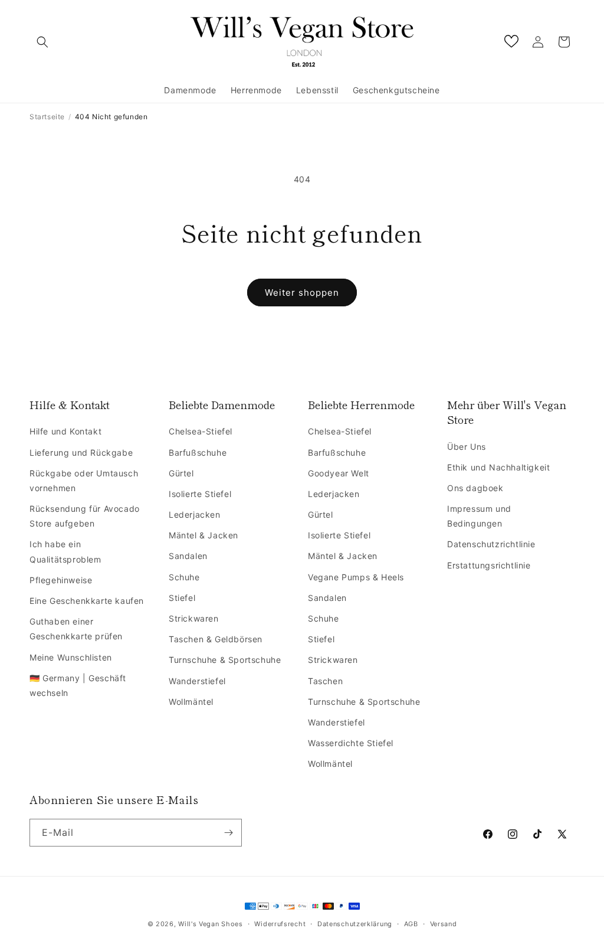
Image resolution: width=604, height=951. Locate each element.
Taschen (325, 681)
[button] (42, 42)
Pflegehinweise (60, 580)
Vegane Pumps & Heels (356, 577)
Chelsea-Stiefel (200, 431)
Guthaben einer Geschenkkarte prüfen (76, 628)
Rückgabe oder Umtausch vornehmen (83, 480)
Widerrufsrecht (280, 924)
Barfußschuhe (197, 452)
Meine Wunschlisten (70, 657)
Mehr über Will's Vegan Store (506, 412)
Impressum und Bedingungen (479, 516)
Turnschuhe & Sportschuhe (225, 660)
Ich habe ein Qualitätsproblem (65, 551)
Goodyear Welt (338, 473)
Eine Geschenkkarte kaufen (86, 601)
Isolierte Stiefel (200, 494)
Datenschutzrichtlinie (491, 544)
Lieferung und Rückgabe (81, 452)
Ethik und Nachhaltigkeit (498, 467)
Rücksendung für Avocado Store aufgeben (84, 516)
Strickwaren (194, 618)
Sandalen (188, 556)
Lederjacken (195, 514)
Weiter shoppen (302, 292)
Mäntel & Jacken (203, 535)
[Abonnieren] (228, 833)
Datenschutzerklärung (354, 924)
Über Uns (466, 447)
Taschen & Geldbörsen (215, 639)
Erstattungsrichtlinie (489, 565)
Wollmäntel (191, 702)
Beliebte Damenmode (222, 404)
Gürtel (181, 473)
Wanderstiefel (197, 681)
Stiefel (182, 598)
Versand (443, 924)
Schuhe (184, 577)
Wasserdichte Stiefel (350, 743)
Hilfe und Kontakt (65, 431)
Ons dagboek (475, 488)
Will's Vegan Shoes (210, 924)
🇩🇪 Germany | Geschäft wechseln (77, 685)
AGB (411, 924)
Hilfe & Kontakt (69, 404)
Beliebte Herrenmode (361, 404)
